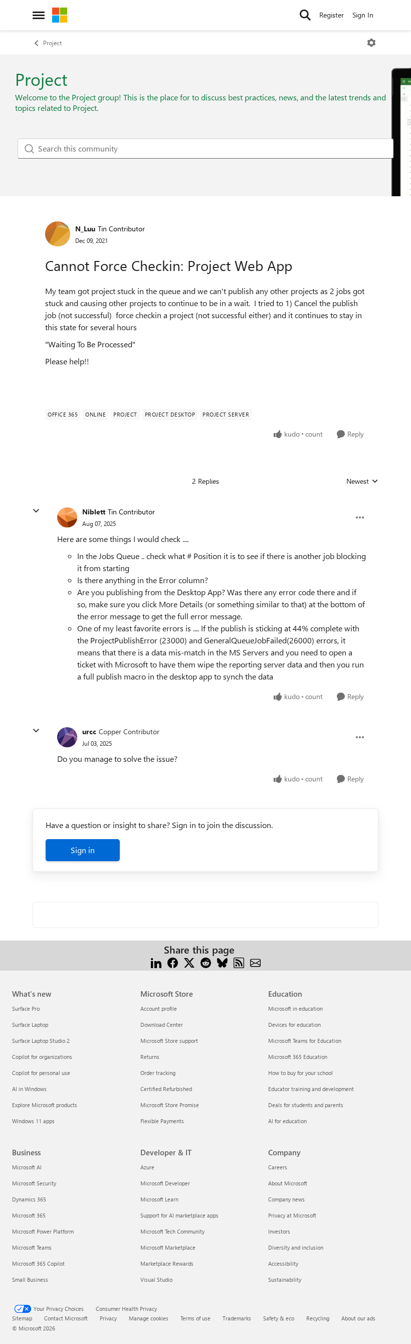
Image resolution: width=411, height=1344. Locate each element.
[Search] (305, 15)
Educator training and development (311, 1089)
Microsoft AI (27, 1167)
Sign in (83, 850)
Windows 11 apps (33, 1121)
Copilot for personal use (41, 1073)
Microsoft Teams (32, 1247)
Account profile (158, 1008)
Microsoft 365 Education (297, 1056)
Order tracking (157, 1073)
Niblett (93, 511)
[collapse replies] (36, 511)
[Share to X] (189, 962)
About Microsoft (287, 1183)
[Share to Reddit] (205, 962)
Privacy (108, 1318)
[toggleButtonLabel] (371, 43)
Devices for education (294, 1024)
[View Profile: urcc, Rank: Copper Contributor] (67, 737)
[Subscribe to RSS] (239, 962)
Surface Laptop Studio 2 (41, 1040)
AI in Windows (29, 1089)
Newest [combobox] (362, 481)
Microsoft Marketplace (167, 1247)
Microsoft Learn (159, 1199)
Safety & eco (278, 1318)
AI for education (287, 1121)
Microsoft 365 (29, 1215)
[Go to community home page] (59, 15)
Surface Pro (26, 1008)
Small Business (30, 1279)
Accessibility (283, 1263)
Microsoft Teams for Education (304, 1040)
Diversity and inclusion (295, 1247)
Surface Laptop (30, 1024)
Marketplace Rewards (166, 1263)
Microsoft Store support (169, 1040)
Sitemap (22, 1318)
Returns (149, 1056)
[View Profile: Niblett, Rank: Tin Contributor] (67, 517)
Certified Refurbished (166, 1089)
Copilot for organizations (42, 1056)
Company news (286, 1199)
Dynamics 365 (29, 1199)
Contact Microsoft (66, 1318)
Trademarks (237, 1318)
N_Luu (85, 228)
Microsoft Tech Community (172, 1231)
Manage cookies (148, 1318)
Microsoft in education (295, 1008)
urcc (89, 731)
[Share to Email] (255, 962)
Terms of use (195, 1318)
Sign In (362, 15)
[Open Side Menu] (39, 15)
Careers (277, 1167)
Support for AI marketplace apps (179, 1215)
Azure (147, 1167)
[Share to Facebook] (172, 962)
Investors (279, 1231)
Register (331, 15)
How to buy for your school (300, 1073)
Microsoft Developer (165, 1183)
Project (52, 43)
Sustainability (284, 1279)
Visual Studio (156, 1279)
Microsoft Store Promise (169, 1105)
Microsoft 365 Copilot (38, 1263)
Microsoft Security (34, 1183)
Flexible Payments (162, 1121)
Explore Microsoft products (44, 1105)
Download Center (161, 1024)
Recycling (317, 1318)
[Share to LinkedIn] (156, 962)
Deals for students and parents (305, 1105)
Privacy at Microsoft (292, 1215)
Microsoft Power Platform (43, 1231)
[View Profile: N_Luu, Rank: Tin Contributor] (57, 233)
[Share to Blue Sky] (222, 962)
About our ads (358, 1318)
